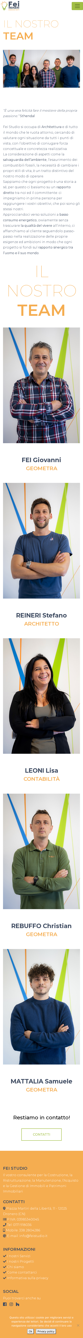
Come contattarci (21, 1272)
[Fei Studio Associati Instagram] (11, 1304)
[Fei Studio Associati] (10, 5)
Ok (30, 1331)
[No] (78, 1325)
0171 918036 (22, 1225)
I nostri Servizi (18, 1256)
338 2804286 (29, 1230)
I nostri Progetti (20, 1261)
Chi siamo (15, 1267)
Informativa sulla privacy (27, 1278)
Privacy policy (45, 1331)
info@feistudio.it (33, 1236)
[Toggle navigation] (77, 6)
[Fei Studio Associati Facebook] (5, 1304)
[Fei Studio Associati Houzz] (17, 1304)
